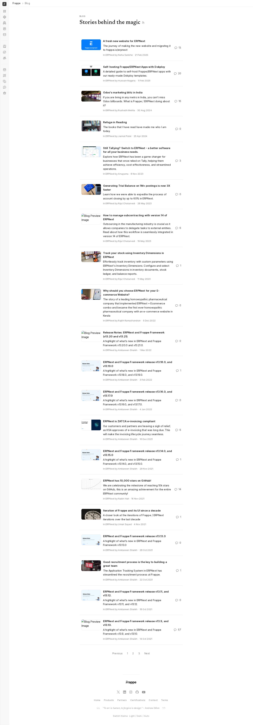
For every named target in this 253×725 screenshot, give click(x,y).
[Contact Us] (5, 34)
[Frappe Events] (5, 69)
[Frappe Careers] (5, 93)
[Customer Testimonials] (5, 87)
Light (132, 716)
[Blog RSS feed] (143, 22)
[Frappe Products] (5, 11)
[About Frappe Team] (5, 58)
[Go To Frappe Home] (4, 4)
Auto (146, 716)
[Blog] (5, 28)
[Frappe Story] (5, 46)
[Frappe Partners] (5, 17)
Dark (139, 716)
